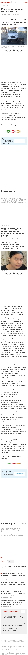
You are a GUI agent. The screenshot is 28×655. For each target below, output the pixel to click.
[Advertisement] (14, 66)
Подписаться (19, 141)
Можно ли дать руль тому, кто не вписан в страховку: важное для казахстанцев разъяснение (13, 584)
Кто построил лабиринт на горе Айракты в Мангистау (13, 567)
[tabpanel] (14, 586)
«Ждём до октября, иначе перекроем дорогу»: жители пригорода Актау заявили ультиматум (13, 602)
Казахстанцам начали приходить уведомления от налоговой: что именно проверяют (13, 575)
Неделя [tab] (4, 561)
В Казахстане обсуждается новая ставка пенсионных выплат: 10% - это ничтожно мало (13, 617)
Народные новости (5, 14)
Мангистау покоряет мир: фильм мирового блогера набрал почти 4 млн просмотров (13, 593)
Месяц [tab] (11, 561)
